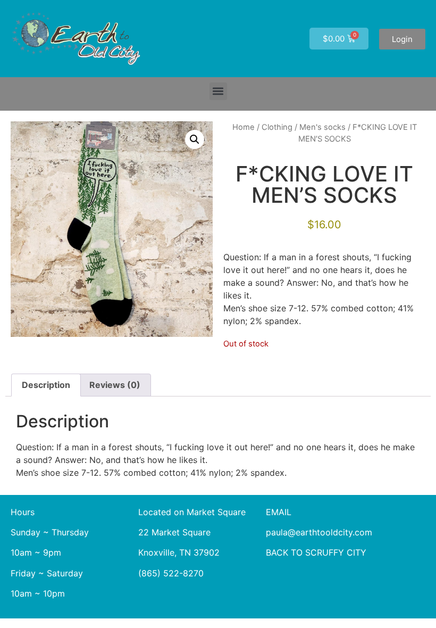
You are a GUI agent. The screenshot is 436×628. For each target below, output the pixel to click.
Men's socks (322, 127)
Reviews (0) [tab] (114, 384)
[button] (218, 91)
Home (243, 127)
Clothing (277, 127)
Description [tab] (46, 384)
